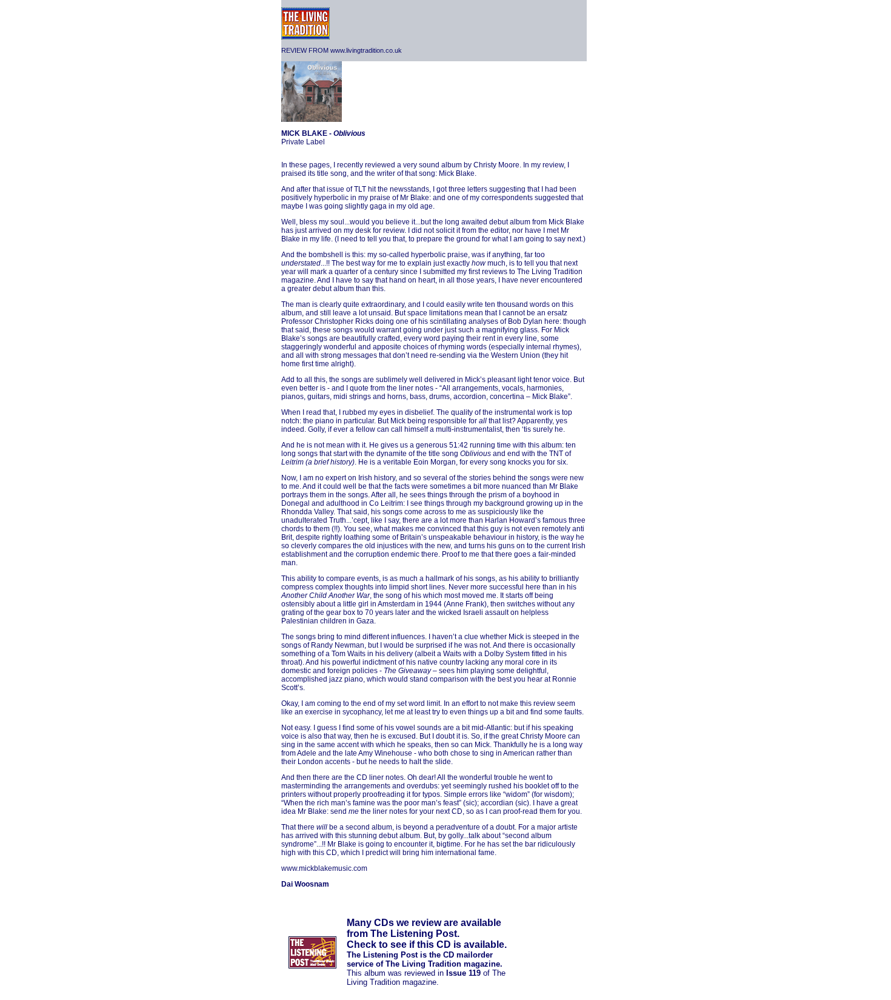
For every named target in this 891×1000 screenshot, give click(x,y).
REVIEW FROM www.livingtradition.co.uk (341, 50)
